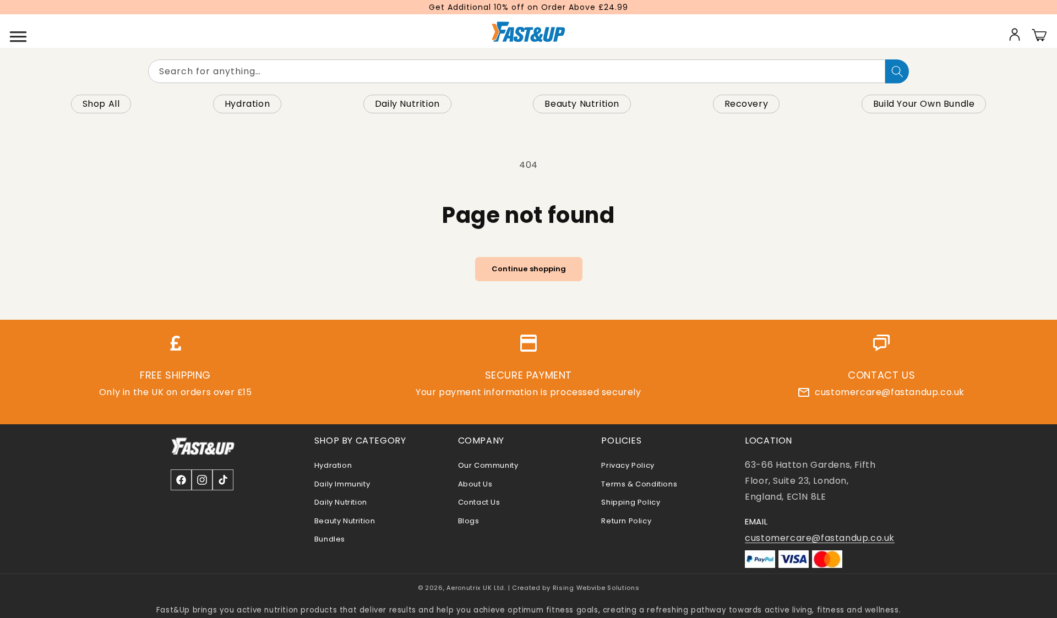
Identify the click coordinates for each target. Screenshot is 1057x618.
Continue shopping (529, 269)
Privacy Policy (627, 465)
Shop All (101, 103)
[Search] (896, 71)
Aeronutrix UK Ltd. (476, 587)
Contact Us (479, 502)
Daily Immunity (342, 484)
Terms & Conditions (639, 484)
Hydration (247, 103)
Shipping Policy (630, 502)
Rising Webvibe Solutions (596, 587)
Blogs (469, 521)
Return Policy (626, 521)
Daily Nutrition (407, 103)
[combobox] (516, 71)
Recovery (746, 103)
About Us (475, 484)
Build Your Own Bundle (924, 103)
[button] (18, 34)
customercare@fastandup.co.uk (890, 392)
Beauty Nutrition (581, 103)
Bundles (329, 539)
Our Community (488, 465)
